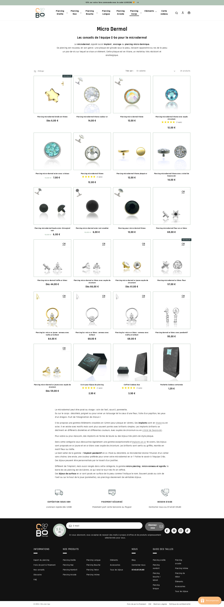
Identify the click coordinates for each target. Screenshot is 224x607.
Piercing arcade (178, 562)
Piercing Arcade (69, 574)
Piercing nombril (156, 567)
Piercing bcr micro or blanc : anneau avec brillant (92, 334)
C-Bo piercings (45, 604)
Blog (134, 560)
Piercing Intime (93, 574)
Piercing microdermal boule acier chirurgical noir (52, 229)
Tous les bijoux (116, 570)
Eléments (114, 560)
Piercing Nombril (70, 570)
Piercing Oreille (69, 560)
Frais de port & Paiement (45, 565)
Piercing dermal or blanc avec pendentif (171, 333)
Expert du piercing (41, 560)
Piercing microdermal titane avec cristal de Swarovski (171, 175)
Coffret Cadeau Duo (132, 385)
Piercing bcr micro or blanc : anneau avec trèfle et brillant (131, 334)
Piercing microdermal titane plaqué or (132, 174)
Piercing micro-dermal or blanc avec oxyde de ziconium (92, 281)
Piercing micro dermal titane (131, 117)
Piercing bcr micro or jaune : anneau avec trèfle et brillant (52, 334)
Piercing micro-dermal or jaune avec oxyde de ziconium (52, 386)
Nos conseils (39, 570)
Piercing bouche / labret (157, 576)
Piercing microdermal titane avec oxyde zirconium (172, 118)
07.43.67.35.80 (138, 570)
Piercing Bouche (93, 565)
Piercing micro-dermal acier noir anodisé (92, 228)
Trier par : (130, 71)
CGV (149, 604)
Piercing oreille (159, 560)
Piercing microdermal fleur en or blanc (171, 228)
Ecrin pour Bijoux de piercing (92, 385)
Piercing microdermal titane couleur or (92, 117)
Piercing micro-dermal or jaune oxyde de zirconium (132, 281)
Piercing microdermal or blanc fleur (171, 280)
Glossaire (38, 574)
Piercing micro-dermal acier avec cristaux (52, 174)
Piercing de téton (180, 575)
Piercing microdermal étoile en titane (52, 117)
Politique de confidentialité (179, 604)
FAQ (35, 579)
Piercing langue (156, 587)
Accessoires (115, 565)
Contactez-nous (138, 565)
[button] (61, 13)
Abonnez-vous (152, 526)
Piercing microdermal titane (92, 174)
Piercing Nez (68, 565)
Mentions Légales (160, 604)
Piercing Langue (93, 560)
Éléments (179, 581)
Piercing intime (181, 568)
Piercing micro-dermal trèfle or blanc (52, 280)
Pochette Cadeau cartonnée (171, 385)
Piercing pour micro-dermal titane (132, 228)
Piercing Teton (92, 570)
